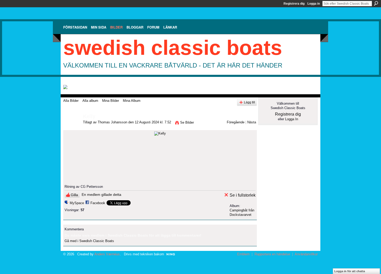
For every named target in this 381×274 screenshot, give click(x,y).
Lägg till (249, 102)
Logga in (313, 3)
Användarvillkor (306, 254)
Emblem (243, 254)
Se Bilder (187, 122)
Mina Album (131, 101)
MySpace (77, 203)
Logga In (291, 119)
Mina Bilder (110, 101)
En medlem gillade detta (101, 194)
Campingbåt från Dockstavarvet (242, 212)
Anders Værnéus (107, 254)
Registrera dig (294, 3)
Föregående (235, 122)
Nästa (251, 122)
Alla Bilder (71, 101)
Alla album (90, 101)
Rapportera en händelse (272, 254)
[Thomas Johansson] (71, 128)
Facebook (97, 203)
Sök (376, 3)
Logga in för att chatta (349, 271)
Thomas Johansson (112, 122)
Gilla (74, 195)
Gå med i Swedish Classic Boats (89, 241)
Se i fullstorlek (243, 195)
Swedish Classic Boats (172, 47)
